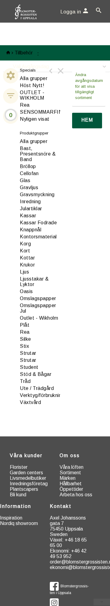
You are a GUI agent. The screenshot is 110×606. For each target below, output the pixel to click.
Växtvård (30, 402)
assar (28, 215)
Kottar (27, 257)
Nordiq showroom (19, 523)
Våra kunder (26, 455)
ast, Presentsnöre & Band (38, 154)
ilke (25, 339)
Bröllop (28, 166)
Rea (25, 105)
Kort (25, 250)
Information (15, 506)
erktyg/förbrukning (42, 395)
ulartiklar (31, 208)
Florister (19, 467)
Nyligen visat (35, 119)
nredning (30, 201)
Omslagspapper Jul (38, 308)
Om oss (70, 455)
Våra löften (71, 467)
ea (25, 332)
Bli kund (18, 494)
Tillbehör (24, 52)
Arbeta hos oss (76, 494)
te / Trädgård (37, 388)
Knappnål (30, 229)
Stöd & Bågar (35, 374)
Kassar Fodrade (38, 222)
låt (24, 325)
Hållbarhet (71, 483)
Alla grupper (33, 78)
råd (25, 381)
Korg (25, 243)
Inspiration (11, 517)
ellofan (29, 173)
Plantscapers (24, 489)
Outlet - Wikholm (39, 318)
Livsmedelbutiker (28, 478)
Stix (24, 346)
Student (29, 367)
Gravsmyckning (37, 194)
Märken (67, 478)
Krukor (27, 264)
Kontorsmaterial (38, 236)
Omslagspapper (38, 298)
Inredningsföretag (29, 483)
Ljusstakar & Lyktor (34, 281)
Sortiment (70, 472)
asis (26, 291)
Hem (87, 120)
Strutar (28, 353)
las (25, 180)
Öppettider (71, 489)
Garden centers (26, 472)
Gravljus (29, 187)
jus (24, 271)
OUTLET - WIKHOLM (32, 95)
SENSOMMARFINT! (44, 112)
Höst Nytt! (32, 85)
